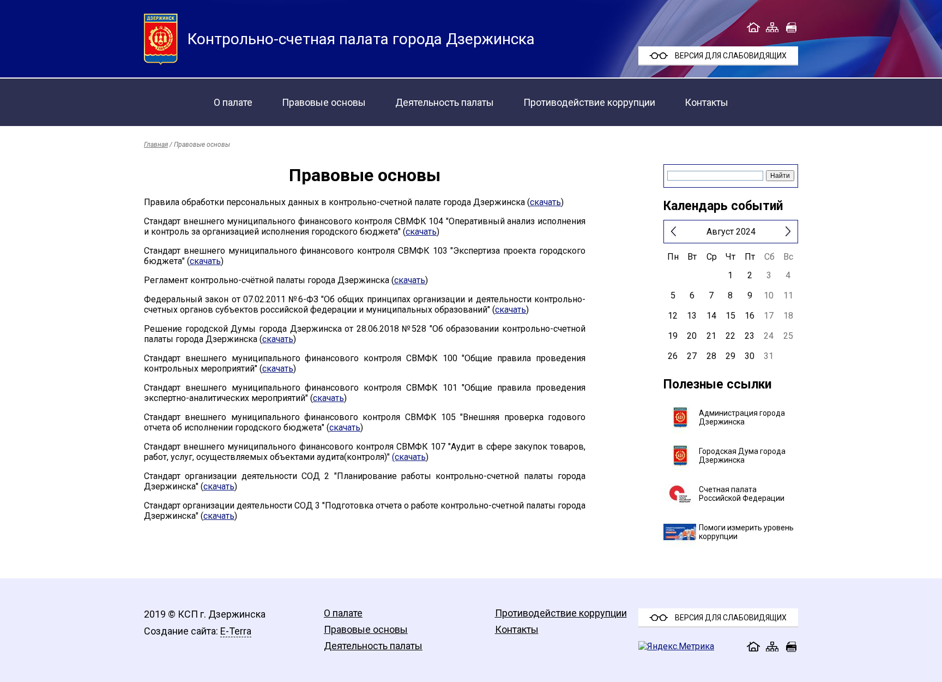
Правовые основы (324, 102)
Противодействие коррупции (589, 102)
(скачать (409, 457)
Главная (156, 144)
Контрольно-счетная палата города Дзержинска (361, 39)
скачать (545, 202)
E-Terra (235, 631)
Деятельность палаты (444, 102)
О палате (233, 102)
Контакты (706, 102)
